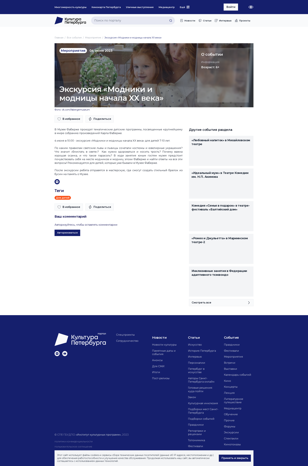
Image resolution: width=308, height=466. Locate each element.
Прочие (229, 420)
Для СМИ (158, 366)
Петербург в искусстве (196, 370)
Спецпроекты (125, 334)
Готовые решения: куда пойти (200, 389)
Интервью (195, 356)
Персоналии (196, 362)
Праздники (196, 424)
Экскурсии (231, 432)
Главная (59, 37)
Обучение (231, 414)
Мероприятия (93, 37)
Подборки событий (201, 418)
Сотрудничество (127, 340)
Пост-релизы (161, 378)
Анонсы (157, 360)
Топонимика (196, 440)
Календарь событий (237, 374)
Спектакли (231, 438)
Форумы (229, 426)
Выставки (230, 368)
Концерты (231, 386)
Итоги (156, 372)
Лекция (229, 392)
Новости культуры (164, 344)
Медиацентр (232, 408)
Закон (192, 397)
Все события (74, 37)
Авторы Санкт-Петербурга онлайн (201, 380)
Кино (227, 380)
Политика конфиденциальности (74, 441)
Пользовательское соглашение (73, 447)
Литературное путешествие (233, 400)
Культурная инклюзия (203, 403)
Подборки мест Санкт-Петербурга (203, 411)
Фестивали (195, 446)
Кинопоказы (232, 444)
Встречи (229, 362)
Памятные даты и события (164, 352)
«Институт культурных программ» (98, 434)
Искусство (195, 344)
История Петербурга (202, 350)
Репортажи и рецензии (197, 432)
